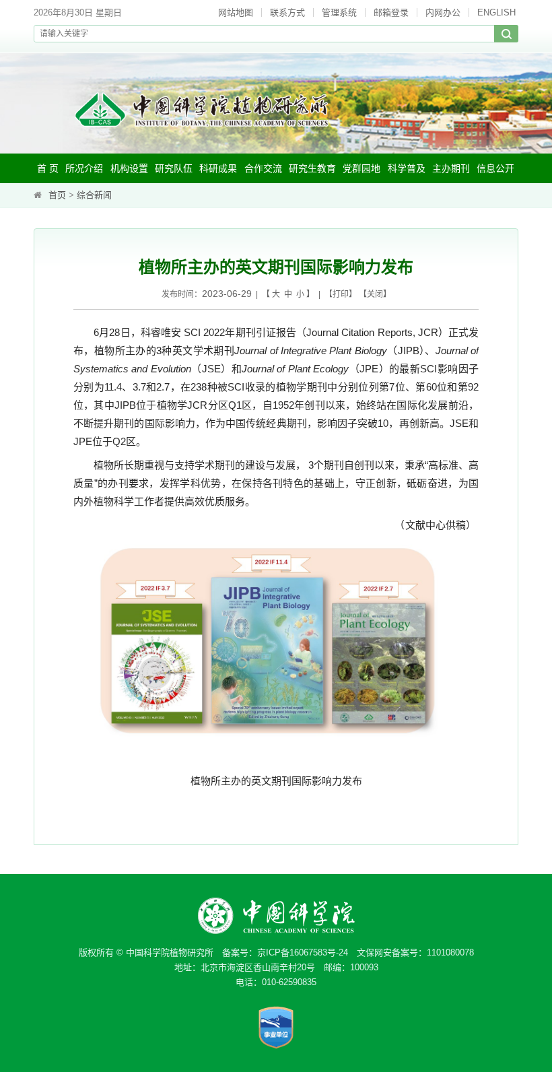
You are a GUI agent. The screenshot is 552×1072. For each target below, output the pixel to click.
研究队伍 (174, 168)
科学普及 (406, 168)
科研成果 (218, 168)
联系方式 (287, 12)
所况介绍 (84, 168)
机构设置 (129, 168)
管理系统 (339, 12)
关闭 (375, 294)
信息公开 (495, 168)
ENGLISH (496, 12)
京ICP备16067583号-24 (302, 952)
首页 (57, 195)
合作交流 (263, 168)
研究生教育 (312, 168)
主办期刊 (451, 168)
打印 (341, 294)
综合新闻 (94, 195)
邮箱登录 (391, 12)
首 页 (48, 168)
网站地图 (235, 12)
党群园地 (361, 168)
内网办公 (442, 12)
